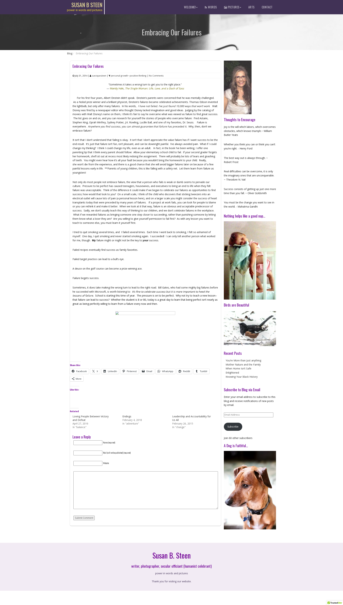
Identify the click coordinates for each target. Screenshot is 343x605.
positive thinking (138, 75)
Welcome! (190, 7)
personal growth (119, 75)
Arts (251, 7)
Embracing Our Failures (88, 66)
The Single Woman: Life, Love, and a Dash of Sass (154, 88)
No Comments (156, 75)
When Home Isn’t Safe (238, 368)
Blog (69, 53)
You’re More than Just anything (243, 360)
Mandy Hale (117, 88)
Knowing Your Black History (242, 376)
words (212, 7)
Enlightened (232, 372)
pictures (233, 7)
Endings (126, 416)
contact (267, 7)
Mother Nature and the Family (243, 364)
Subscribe (232, 426)
